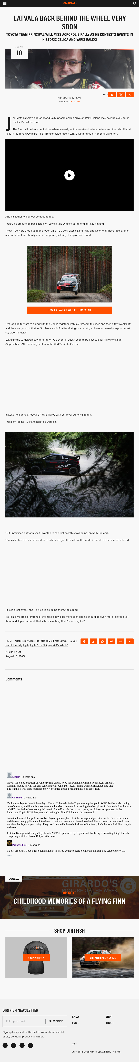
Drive (75, 1023)
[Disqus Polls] (69, 724)
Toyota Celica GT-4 (38, 645)
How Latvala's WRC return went (69, 310)
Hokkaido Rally (43, 641)
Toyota (26, 645)
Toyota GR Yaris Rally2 (58, 645)
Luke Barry (74, 101)
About (110, 1023)
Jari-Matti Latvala (58, 641)
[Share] (111, 94)
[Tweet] (120, 94)
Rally (76, 1016)
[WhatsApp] (129, 94)
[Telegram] (111, 641)
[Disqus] (69, 813)
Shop (109, 1016)
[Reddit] (120, 641)
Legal (74, 1043)
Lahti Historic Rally (13, 645)
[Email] (129, 641)
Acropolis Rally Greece (25, 641)
